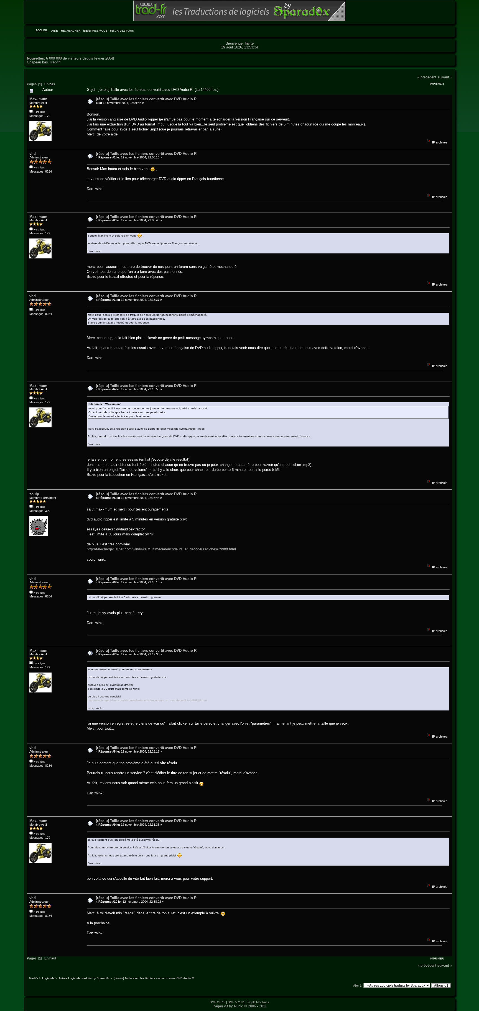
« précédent (426, 77)
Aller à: (357, 985)
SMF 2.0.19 (217, 1002)
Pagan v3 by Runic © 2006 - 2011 (240, 1006)
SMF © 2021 (236, 1002)
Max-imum (38, 99)
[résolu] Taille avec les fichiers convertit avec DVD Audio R (146, 99)
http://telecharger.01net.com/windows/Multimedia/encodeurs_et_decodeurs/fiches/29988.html (161, 549)
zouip (34, 494)
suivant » (444, 77)
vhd (32, 154)
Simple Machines (257, 1002)
